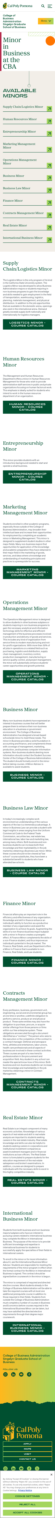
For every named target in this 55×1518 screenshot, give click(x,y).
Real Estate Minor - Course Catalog (27, 1181)
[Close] (51, 1474)
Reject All (27, 1504)
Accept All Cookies (27, 1513)
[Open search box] (43, 5)
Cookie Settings (27, 1496)
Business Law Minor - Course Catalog (27, 872)
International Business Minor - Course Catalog (27, 1328)
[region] (27, 1494)
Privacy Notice (25, 1490)
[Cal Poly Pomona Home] (17, 6)
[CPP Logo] (22, 1431)
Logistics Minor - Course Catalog (27, 324)
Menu (44, 21)
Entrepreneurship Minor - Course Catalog (28, 476)
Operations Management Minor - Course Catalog (27, 676)
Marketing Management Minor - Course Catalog (27, 572)
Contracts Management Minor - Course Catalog (27, 1084)
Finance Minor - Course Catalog (27, 961)
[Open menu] (50, 5)
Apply (27, 1444)
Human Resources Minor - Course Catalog (27, 407)
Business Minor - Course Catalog (27, 776)
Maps (27, 1449)
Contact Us (27, 1459)
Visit (27, 1454)
